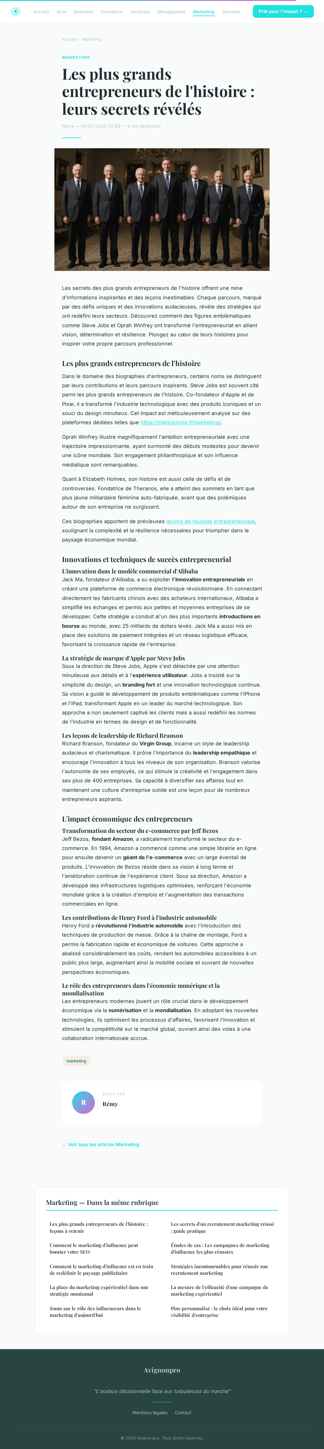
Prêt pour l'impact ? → (283, 11)
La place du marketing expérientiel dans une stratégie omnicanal (99, 1290)
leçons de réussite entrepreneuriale (210, 521)
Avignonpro (162, 1369)
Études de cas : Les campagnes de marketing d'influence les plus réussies (220, 1248)
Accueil (41, 11)
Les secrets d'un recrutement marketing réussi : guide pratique (222, 1227)
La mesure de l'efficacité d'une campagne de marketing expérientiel (219, 1290)
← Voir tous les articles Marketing (101, 1144)
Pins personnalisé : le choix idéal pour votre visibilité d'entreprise (219, 1311)
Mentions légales (150, 1412)
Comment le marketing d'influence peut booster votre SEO (94, 1248)
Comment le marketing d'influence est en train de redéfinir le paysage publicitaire (101, 1269)
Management (171, 11)
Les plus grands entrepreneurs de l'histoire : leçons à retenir (99, 1227)
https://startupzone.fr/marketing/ (180, 422)
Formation (111, 11)
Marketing (204, 11)
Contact (183, 1412)
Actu (61, 11)
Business (83, 11)
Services (231, 11)
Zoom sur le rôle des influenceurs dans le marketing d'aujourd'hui (95, 1311)
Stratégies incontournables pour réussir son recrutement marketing (219, 1269)
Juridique (140, 11)
